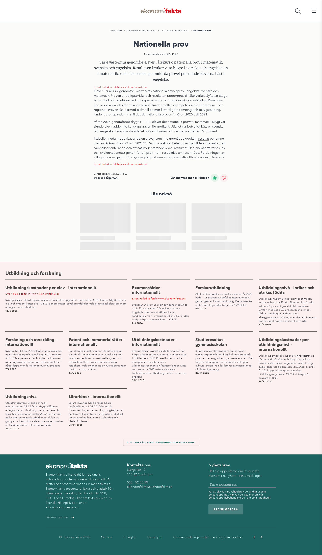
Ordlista (106, 537)
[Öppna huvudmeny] (314, 11)
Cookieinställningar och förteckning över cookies (208, 537)
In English (130, 537)
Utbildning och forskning (141, 30)
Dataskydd (155, 537)
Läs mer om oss (57, 517)
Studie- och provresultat (175, 30)
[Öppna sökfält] (298, 11)
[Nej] (224, 178)
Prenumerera (225, 509)
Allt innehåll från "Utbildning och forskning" (161, 442)
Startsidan (116, 30)
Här (232, 494)
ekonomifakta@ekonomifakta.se (149, 487)
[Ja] (215, 178)
